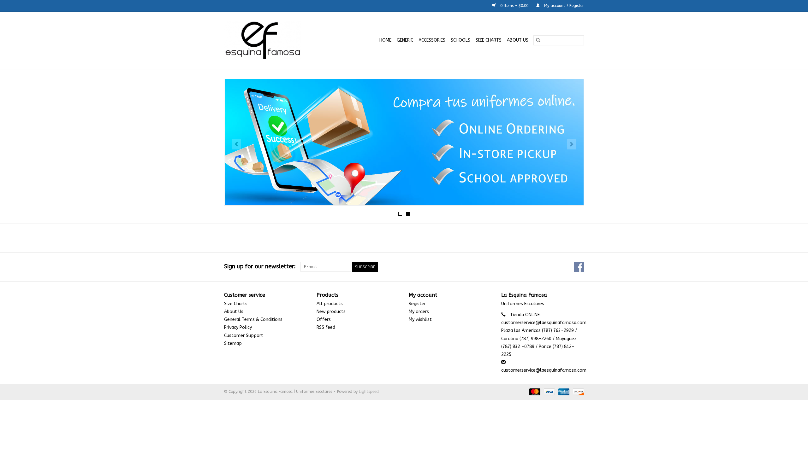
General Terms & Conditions (253, 319)
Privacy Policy (238, 327)
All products (330, 303)
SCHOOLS (460, 40)
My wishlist (420, 319)
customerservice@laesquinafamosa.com (543, 370)
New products (331, 311)
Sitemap (233, 343)
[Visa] (549, 392)
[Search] (538, 40)
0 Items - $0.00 (514, 5)
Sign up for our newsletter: (260, 266)
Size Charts (489, 40)
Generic (405, 40)
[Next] (571, 144)
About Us (517, 40)
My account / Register (563, 5)
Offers (324, 319)
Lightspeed (369, 391)
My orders (419, 311)
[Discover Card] (577, 392)
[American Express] (563, 392)
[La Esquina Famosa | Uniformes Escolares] (273, 40)
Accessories (432, 40)
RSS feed (326, 327)
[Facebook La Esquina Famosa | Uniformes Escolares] (579, 267)
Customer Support (243, 335)
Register (417, 303)
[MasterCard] (534, 392)
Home (385, 40)
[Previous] (236, 144)
